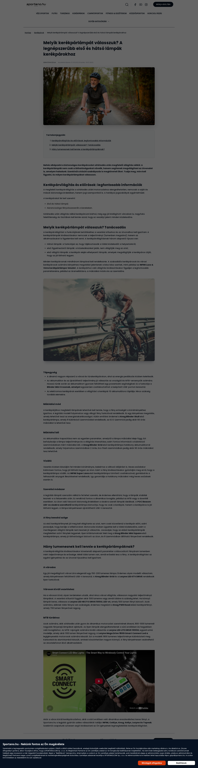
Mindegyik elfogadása (152, 763)
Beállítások (181, 763)
